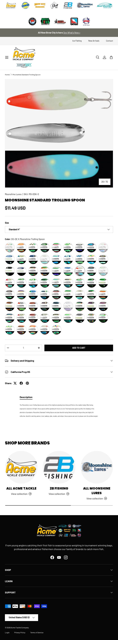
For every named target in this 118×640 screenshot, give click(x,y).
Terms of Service (36, 632)
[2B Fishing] (59, 467)
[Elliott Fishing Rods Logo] (54, 5)
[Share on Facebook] (21, 383)
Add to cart (78, 347)
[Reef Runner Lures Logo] (104, 5)
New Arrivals (93, 41)
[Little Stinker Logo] (60, 21)
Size (7, 222)
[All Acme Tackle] (21, 467)
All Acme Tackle (21, 488)
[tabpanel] (59, 410)
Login (7, 632)
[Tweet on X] (15, 383)
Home (7, 74)
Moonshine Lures (13, 194)
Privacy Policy (19, 632)
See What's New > (71, 32)
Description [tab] (26, 397)
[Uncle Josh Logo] (45, 21)
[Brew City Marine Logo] (40, 5)
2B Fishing (59, 488)
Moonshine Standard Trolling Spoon (26, 74)
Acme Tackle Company (20, 627)
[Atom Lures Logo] (86, 21)
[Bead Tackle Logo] (74, 21)
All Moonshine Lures (96, 490)
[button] (111, 57)
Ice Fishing (77, 41)
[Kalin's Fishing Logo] (25, 5)
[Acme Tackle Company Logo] (11, 5)
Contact (109, 41)
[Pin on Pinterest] (27, 383)
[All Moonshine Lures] (97, 467)
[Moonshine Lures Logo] (84, 5)
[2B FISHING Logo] (68, 5)
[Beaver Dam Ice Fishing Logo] (32, 21)
